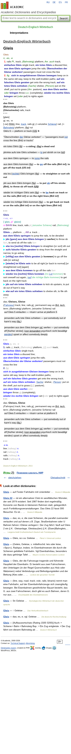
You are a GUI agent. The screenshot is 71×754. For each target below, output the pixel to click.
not (66, 137)
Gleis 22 (7, 498)
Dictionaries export (8, 648)
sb (48, 183)
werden (8, 334)
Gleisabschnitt (58, 477)
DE (54, 2)
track (23, 124)
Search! (64, 18)
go (41, 164)
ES (60, 2)
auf (29, 277)
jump (37, 158)
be (47, 192)
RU (48, 2)
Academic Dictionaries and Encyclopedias (28, 12)
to (41, 152)
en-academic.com (13, 5)
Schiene (52, 124)
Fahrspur (9, 305)
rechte (15, 173)
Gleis (6, 492)
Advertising (30, 643)
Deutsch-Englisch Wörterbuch (35, 27)
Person (57, 382)
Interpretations (19, 32)
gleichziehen (14, 477)
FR (66, 2)
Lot (51, 273)
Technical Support (18, 643)
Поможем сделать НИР (30, 472)
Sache (39, 382)
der (21, 137)
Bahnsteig (8, 127)
